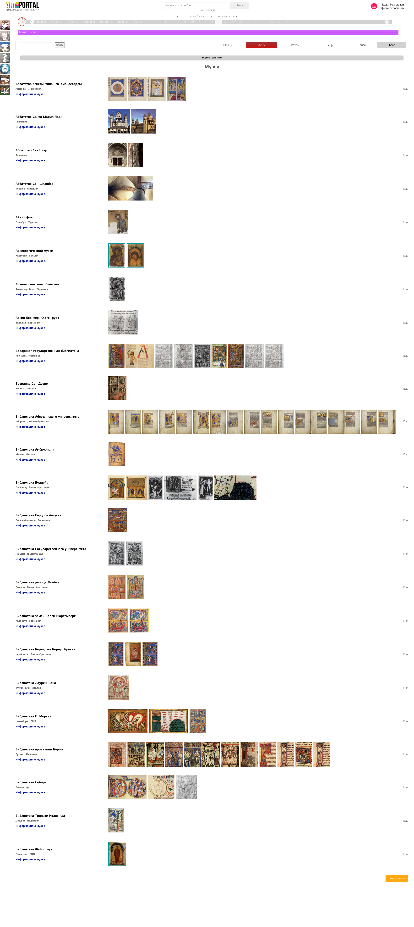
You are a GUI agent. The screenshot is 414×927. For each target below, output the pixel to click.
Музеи (34, 32)
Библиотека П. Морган (33, 716)
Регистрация (397, 4)
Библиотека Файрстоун (34, 849)
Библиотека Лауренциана (36, 683)
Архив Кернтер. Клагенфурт (37, 318)
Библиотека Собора (31, 782)
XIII (225, 22)
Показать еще (396, 878)
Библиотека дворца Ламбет (37, 582)
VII (185, 22)
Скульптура (5, 58)
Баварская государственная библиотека (47, 351)
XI (212, 22)
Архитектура (5, 47)
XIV (233, 22)
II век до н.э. (122, 22)
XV (241, 22)
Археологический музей (34, 251)
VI (178, 22)
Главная (23, 32)
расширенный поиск (207, 10)
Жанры (330, 45)
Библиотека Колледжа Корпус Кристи (45, 649)
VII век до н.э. (40, 22)
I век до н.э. (137, 22)
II (153, 22)
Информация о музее (30, 94)
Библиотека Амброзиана (35, 449)
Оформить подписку (392, 8)
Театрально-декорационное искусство (5, 79)
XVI (248, 22)
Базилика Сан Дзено (32, 383)
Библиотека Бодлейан (33, 482)
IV (166, 22)
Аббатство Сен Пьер (31, 150)
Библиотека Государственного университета (51, 549)
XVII (255, 22)
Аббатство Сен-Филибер (35, 184)
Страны (227, 45)
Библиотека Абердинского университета (48, 417)
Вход (384, 4)
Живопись (5, 25)
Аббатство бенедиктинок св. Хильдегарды (49, 84)
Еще (405, 89)
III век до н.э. (106, 22)
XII (219, 22)
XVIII (264, 22)
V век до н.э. (73, 22)
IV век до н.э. (89, 22)
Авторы (294, 45)
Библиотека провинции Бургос (40, 749)
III (159, 22)
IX (199, 22)
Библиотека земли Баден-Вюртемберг (46, 616)
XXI (287, 22)
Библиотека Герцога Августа (38, 515)
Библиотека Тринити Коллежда (40, 816)
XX (279, 22)
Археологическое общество (37, 284)
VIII (192, 22)
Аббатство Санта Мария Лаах (39, 117)
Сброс (391, 45)
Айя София (24, 217)
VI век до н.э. (57, 22)
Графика (5, 36)
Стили (362, 45)
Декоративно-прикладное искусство (5, 69)
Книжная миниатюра (5, 90)
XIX (272, 22)
